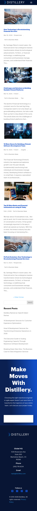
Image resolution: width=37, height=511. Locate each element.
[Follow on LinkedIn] (12, 491)
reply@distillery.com (18, 473)
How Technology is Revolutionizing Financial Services (17, 30)
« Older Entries (18, 297)
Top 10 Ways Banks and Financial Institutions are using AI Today (16, 206)
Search (30, 302)
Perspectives (18, 35)
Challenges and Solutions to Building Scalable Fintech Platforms (17, 89)
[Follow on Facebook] (17, 491)
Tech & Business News (11, 39)
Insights (23, 150)
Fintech (16, 93)
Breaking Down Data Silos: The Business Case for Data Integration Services (18, 350)
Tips (22, 98)
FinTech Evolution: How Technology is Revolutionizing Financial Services (18, 258)
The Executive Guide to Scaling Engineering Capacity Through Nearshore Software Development (16, 341)
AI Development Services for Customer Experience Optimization (18, 322)
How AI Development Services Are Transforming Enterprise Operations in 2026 (17, 331)
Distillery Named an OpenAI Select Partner (16, 314)
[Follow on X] (27, 491)
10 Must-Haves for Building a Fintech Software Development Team (17, 145)
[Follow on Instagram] (22, 491)
